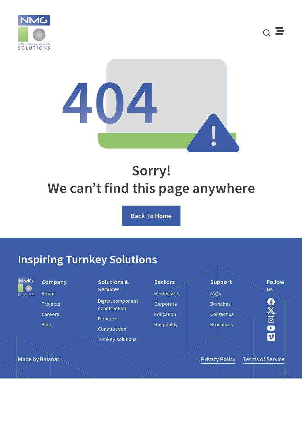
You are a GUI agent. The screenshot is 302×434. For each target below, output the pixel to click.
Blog (47, 324)
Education (165, 314)
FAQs (215, 293)
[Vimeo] (271, 336)
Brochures (221, 324)
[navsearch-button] (266, 32)
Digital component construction (118, 305)
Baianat (50, 359)
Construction (112, 329)
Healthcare (166, 293)
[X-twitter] (271, 310)
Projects (51, 303)
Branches (220, 303)
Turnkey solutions (117, 339)
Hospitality (166, 324)
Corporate (165, 303)
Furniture (107, 318)
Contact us (222, 314)
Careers (50, 314)
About (48, 293)
